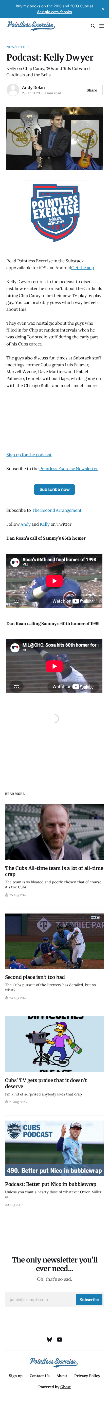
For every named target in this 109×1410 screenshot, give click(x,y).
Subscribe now (55, 489)
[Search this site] (93, 26)
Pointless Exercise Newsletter (68, 468)
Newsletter (17, 47)
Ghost (65, 1386)
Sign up (16, 1375)
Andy (25, 524)
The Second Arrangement (56, 510)
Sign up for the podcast (28, 454)
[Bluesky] (49, 1339)
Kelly (44, 524)
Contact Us (39, 1375)
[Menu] (102, 26)
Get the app (82, 267)
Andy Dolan (33, 87)
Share (92, 90)
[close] (103, 9)
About (62, 1375)
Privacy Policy (87, 1375)
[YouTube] (59, 1339)
